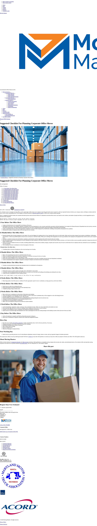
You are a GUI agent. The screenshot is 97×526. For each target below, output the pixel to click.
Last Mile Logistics (7, 448)
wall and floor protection (17, 322)
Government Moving (7, 444)
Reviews (4, 110)
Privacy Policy (3, 522)
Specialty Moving (6, 446)
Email (1, 409)
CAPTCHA (2, 415)
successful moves (23, 343)
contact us (30, 336)
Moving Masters (3, 13)
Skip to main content (7, 2)
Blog (4, 109)
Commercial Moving (7, 443)
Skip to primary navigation (8, 1)
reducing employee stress (38, 213)
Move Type (2, 413)
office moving (25, 342)
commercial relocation (16, 342)
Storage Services (6, 447)
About (4, 108)
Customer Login (6, 112)
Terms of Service (3, 524)
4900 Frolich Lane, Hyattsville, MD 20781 (9, 431)
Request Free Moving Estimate (9, 449)
